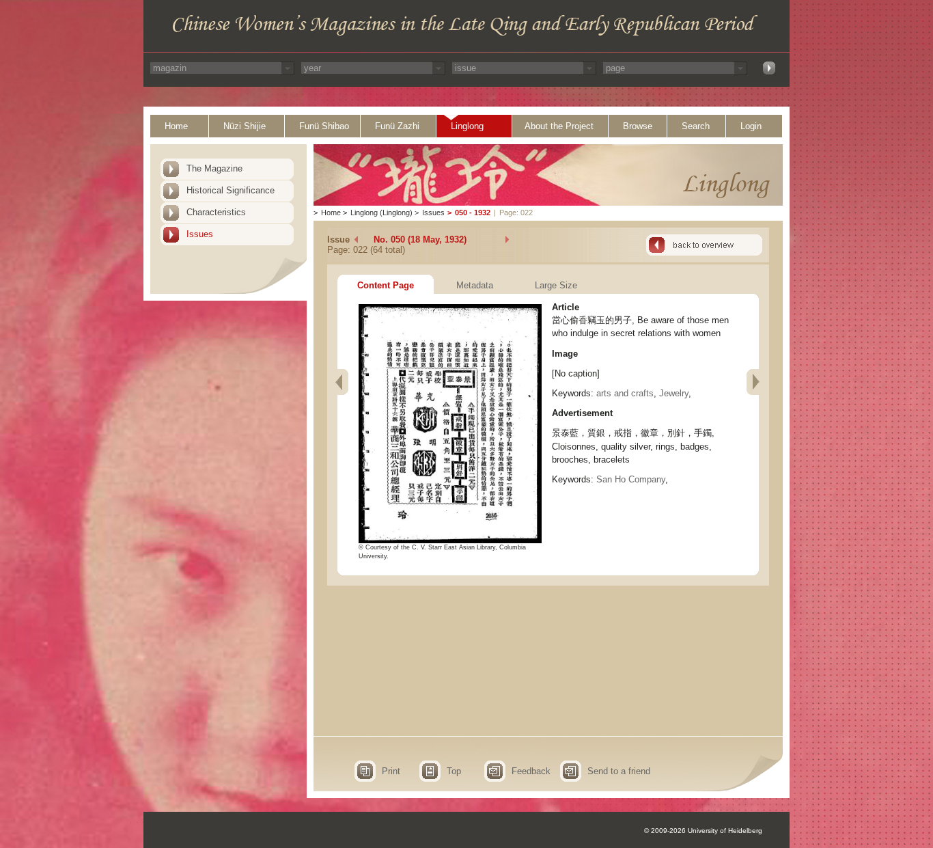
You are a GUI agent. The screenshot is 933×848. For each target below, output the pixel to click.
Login (751, 126)
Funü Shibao (324, 126)
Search (696, 126)
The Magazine (214, 168)
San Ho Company (630, 479)
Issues (199, 234)
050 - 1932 (472, 212)
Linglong (467, 126)
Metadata (474, 285)
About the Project (559, 126)
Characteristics (216, 212)
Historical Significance (230, 190)
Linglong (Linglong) (381, 212)
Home (176, 126)
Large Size (556, 285)
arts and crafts (625, 393)
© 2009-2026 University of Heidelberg (703, 830)
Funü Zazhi (397, 126)
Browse (637, 126)
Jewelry (673, 393)
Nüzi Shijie (244, 126)
